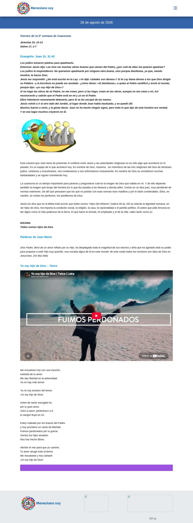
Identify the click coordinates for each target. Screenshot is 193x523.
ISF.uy (152, 518)
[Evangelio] (35, 8)
